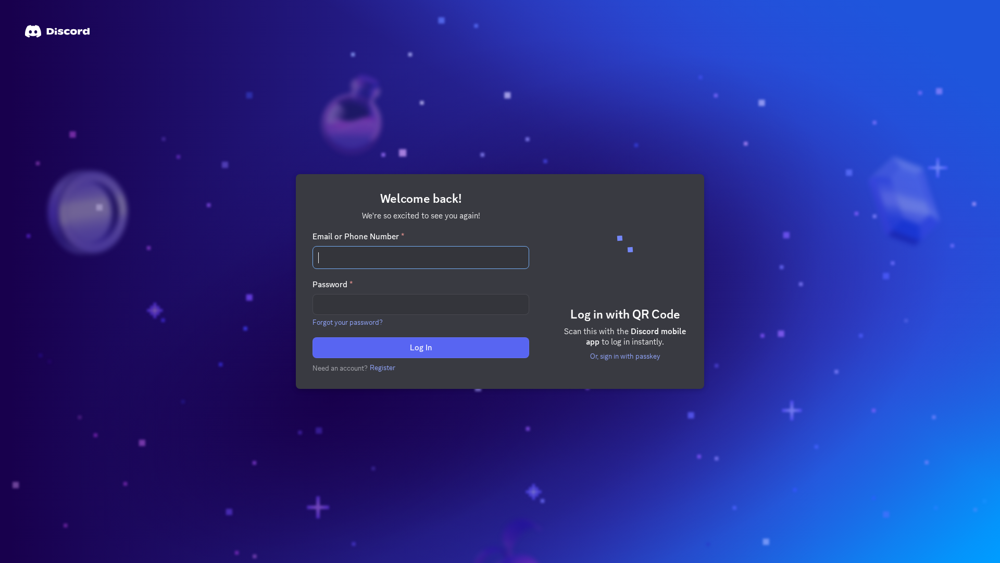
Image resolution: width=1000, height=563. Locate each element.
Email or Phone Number (358, 236)
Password (332, 284)
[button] (347, 322)
